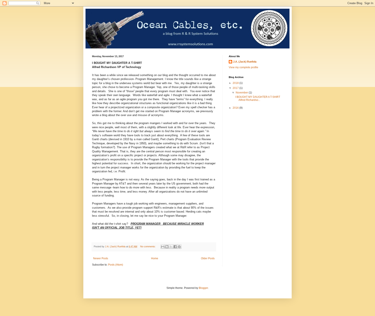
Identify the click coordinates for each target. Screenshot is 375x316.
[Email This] (163, 246)
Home (154, 258)
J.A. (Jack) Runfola (245, 61)
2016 (236, 107)
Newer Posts (100, 258)
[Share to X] (171, 246)
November (242, 92)
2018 (236, 83)
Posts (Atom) (115, 264)
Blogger (203, 287)
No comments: (148, 246)
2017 (236, 88)
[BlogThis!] (167, 246)
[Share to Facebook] (175, 246)
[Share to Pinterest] (179, 246)
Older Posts (208, 258)
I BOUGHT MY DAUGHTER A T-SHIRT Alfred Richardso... (258, 98)
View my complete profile (243, 67)
